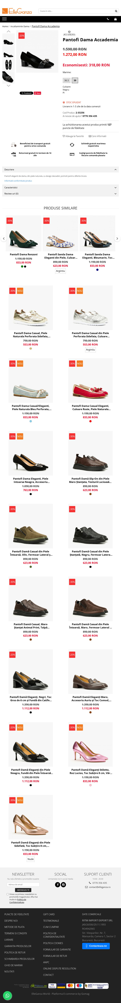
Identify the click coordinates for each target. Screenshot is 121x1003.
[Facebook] (57, 884)
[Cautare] (116, 11)
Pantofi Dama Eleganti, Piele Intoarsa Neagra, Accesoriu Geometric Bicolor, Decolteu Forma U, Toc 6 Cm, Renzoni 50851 (30, 480)
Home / (6, 26)
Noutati (9, 971)
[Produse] (4, 20)
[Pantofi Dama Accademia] (37, 51)
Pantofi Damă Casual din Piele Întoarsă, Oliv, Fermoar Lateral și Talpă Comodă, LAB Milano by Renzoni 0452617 (30, 553)
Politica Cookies (53, 943)
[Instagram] (63, 884)
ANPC (46, 962)
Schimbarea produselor (19, 959)
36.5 (66, 80)
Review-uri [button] (11, 193)
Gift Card (49, 914)
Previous (8, 31)
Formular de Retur (55, 956)
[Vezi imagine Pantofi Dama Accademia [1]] (8, 52)
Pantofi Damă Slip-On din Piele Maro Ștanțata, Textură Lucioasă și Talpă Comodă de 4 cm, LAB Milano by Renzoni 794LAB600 (90, 480)
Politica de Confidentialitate (17, 900)
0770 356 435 (99, 882)
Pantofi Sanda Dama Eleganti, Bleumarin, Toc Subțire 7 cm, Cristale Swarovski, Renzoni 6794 (97, 256)
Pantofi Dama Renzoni (23, 254)
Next (8, 85)
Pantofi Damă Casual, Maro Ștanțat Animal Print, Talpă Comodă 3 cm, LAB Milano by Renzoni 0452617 (31, 626)
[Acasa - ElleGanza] (17, 11)
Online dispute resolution (59, 968)
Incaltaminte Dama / (20, 26)
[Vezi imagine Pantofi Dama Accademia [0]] (8, 39)
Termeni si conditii (15, 933)
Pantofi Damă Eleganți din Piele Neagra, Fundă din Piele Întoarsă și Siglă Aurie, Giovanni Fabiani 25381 (30, 771)
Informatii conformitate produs (18, 180)
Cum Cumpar (51, 927)
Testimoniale (51, 920)
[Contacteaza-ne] (108, 19)
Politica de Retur (14, 952)
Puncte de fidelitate (16, 914)
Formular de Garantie (57, 949)
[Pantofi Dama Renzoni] (23, 233)
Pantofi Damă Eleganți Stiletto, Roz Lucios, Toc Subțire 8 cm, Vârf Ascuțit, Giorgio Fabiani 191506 (90, 771)
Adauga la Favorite (74, 136)
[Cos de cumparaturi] (115, 19)
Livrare (8, 939)
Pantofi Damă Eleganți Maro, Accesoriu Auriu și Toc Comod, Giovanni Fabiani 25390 (90, 698)
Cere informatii (98, 136)
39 (75, 80)
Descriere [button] (9, 169)
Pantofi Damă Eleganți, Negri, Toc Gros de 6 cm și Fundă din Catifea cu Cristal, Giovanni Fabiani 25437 (30, 698)
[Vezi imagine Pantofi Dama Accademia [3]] (8, 77)
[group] (37, 51)
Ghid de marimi (13, 965)
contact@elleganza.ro (99, 887)
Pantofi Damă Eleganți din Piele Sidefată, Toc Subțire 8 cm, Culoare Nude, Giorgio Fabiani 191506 (30, 844)
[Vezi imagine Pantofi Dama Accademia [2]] (8, 65)
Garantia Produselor (17, 946)
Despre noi (11, 920)
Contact (48, 975)
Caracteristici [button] (10, 187)
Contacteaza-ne (98, 946)
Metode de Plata (14, 927)
